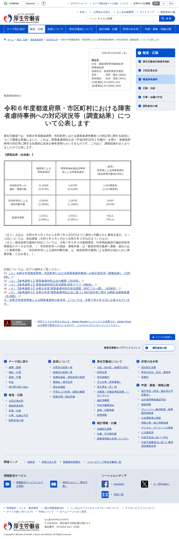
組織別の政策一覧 (63, 372)
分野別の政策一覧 (63, 367)
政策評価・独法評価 (64, 396)
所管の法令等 (149, 361)
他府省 (31, 462)
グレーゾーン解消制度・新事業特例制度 (157, 411)
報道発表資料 (150, 79)
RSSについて (46, 511)
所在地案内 (103, 377)
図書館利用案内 (71, 462)
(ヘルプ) (124, 3)
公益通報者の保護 (151, 417)
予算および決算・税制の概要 (69, 391)
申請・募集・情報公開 (155, 385)
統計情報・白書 (107, 423)
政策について (61, 361)
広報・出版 (149, 88)
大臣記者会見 (150, 70)
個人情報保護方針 (54, 508)
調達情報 (146, 404)
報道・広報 (150, 53)
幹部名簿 (102, 372)
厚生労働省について (109, 361)
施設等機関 (103, 400)
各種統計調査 (104, 428)
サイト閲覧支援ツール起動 (105, 3)
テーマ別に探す (18, 361)
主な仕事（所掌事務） (109, 382)
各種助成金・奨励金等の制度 (69, 377)
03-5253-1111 (64, 526)
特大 (171, 3)
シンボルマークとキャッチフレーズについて (94, 508)
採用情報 (102, 415)
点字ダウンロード (79, 3)
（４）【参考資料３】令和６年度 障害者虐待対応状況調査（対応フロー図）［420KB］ (63, 288)
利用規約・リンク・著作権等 (22, 508)
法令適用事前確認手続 (153, 399)
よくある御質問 (125, 12)
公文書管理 (147, 432)
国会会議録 (59, 386)
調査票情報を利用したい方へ (113, 438)
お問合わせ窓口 (101, 12)
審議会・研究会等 (63, 382)
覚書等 (145, 377)
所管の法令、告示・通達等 (156, 372)
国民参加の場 (167, 12)
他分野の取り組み (18, 386)
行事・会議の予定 (152, 97)
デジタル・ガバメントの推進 (157, 427)
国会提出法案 (148, 367)
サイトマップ (147, 12)
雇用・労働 (15, 377)
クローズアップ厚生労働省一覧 (104, 462)
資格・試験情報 (105, 410)
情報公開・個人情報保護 (154, 422)
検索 (169, 18)
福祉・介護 (15, 372)
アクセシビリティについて (140, 508)
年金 (11, 382)
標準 (156, 3)
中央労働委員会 (105, 405)
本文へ (83, 12)
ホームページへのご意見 (73, 511)
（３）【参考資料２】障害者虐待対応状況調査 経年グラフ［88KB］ (51, 284)
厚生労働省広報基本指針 (156, 61)
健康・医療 (15, 367)
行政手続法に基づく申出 (154, 437)
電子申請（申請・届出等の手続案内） (157, 393)
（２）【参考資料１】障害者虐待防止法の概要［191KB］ (44, 280)
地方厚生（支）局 (107, 386)
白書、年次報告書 (107, 433)
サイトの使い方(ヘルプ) (19, 511)
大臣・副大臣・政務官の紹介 (113, 367)
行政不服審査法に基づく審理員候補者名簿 (157, 444)
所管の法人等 (49, 462)
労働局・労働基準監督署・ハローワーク (113, 393)
